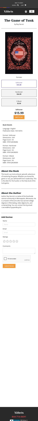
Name (5, 221)
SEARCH (14, 5)
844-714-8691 (19, 3)
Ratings (5, 237)
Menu (31, 11)
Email (5, 229)
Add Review (7, 217)
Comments (6, 246)
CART (22, 5)
